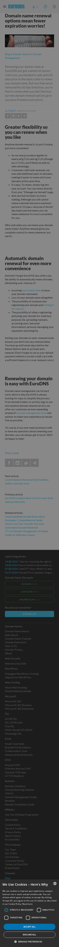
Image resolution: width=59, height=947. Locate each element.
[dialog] (29, 913)
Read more (27, 904)
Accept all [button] (29, 926)
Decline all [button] (29, 934)
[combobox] (55, 883)
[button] (29, 941)
